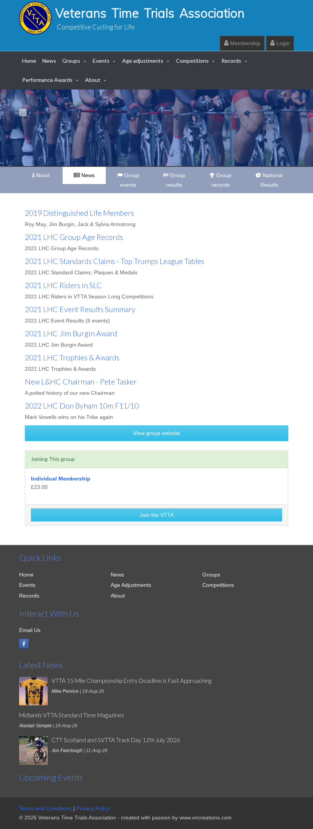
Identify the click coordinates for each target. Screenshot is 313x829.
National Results (271, 180)
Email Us (29, 630)
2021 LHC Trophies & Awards (72, 357)
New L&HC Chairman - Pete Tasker (81, 381)
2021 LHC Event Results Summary (80, 309)
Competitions (192, 60)
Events (101, 60)
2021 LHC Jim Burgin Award (71, 333)
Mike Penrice (65, 691)
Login (282, 43)
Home (29, 60)
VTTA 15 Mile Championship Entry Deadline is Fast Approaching (131, 680)
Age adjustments (142, 60)
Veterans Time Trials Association (150, 13)
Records (231, 60)
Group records (221, 180)
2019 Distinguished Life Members (79, 212)
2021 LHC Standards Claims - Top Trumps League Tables (114, 261)
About (92, 80)
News (49, 60)
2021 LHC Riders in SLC (63, 285)
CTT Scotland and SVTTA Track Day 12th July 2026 (116, 739)
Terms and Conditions (45, 808)
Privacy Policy (93, 808)
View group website (156, 433)
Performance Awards (47, 80)
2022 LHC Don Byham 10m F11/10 (82, 405)
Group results (175, 180)
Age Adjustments (131, 585)
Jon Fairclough (67, 750)
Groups (71, 60)
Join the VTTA (157, 515)
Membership (244, 43)
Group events (129, 180)
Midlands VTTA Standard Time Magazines (71, 715)
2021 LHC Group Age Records (74, 237)
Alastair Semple (35, 725)
